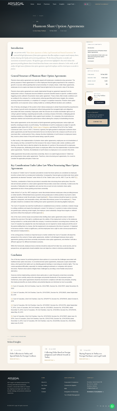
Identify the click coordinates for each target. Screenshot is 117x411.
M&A (65, 388)
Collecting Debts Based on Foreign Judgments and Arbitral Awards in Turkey (57, 354)
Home (32, 4)
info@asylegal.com (92, 388)
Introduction (91, 47)
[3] (70, 199)
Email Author (100, 102)
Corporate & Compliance (71, 382)
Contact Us (97, 121)
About (39, 4)
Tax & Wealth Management (71, 395)
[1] (76, 177)
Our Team (44, 385)
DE (103, 406)
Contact (43, 391)
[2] (47, 197)
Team (54, 4)
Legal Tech (70, 4)
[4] (43, 213)
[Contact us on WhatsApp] (112, 406)
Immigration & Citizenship (71, 391)
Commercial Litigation (70, 385)
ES (106, 406)
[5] (28, 231)
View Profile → (97, 99)
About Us (44, 382)
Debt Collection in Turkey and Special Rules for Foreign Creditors (23, 354)
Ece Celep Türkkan (40, 31)
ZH (109, 406)
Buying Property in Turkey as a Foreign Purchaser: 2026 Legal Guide (92, 354)
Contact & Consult (101, 4)
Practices (47, 4)
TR (100, 406)
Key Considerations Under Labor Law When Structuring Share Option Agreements (97, 56)
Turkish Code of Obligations (41, 127)
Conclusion (91, 61)
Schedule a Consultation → (95, 391)
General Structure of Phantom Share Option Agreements (97, 51)
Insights (61, 4)
